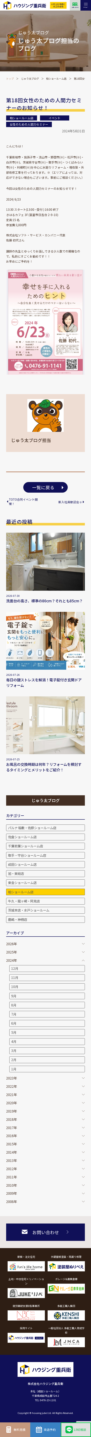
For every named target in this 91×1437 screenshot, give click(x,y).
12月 (14, 968)
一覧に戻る (43, 487)
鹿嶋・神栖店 (17, 919)
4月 (13, 1041)
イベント (55, 118)
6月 (13, 1023)
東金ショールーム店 (22, 882)
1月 (13, 1069)
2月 (13, 1059)
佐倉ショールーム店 (22, 836)
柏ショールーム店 (56, 78)
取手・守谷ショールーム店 (27, 855)
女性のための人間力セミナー (29, 124)
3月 (13, 1050)
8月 (13, 1005)
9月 (13, 996)
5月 (13, 1032)
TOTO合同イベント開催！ (23, 501)
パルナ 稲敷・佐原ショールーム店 (32, 827)
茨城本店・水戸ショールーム (28, 910)
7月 (13, 1014)
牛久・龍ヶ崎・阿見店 (24, 901)
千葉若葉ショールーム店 (25, 846)
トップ (10, 78)
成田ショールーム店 (22, 864)
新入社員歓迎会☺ (70, 502)
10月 (14, 986)
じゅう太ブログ (30, 78)
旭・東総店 (16, 873)
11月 (14, 977)
